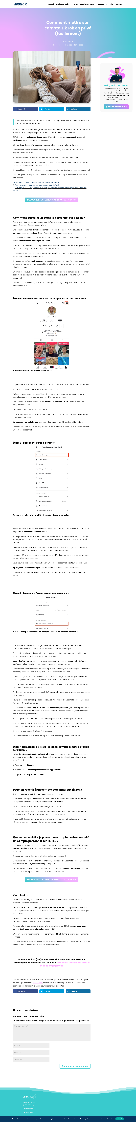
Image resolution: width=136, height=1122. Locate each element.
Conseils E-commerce (62, 45)
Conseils (109, 4)
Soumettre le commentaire (75, 1066)
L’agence (100, 4)
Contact (119, 4)
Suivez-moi (38, 983)
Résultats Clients (87, 4)
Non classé (78, 45)
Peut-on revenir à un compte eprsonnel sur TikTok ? (37, 185)
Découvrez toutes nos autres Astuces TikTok (51, 199)
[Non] (134, 1119)
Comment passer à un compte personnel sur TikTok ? (37, 182)
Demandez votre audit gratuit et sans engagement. (65, 964)
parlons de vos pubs (116, 106)
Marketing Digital (63, 4)
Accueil (51, 4)
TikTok (75, 4)
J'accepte (119, 1119)
